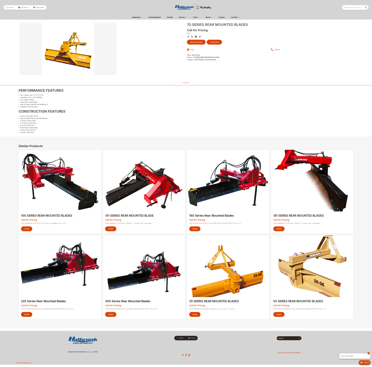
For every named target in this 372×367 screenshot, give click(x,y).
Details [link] (26, 229)
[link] (38, 7)
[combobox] (355, 7)
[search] (366, 7)
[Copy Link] (200, 36)
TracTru (89, 352)
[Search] (299, 338)
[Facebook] (183, 355)
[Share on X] (192, 36)
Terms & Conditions (294, 352)
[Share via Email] (196, 36)
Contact (222, 17)
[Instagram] (186, 355)
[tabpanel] (102, 49)
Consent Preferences (23, 363)
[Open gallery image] (67, 49)
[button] (10, 7)
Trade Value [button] (214, 42)
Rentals (170, 17)
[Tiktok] (189, 355)
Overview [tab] (186, 82)
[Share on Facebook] (188, 36)
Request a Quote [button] (196, 42)
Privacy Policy (282, 352)
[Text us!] (364, 362)
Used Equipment (155, 17)
